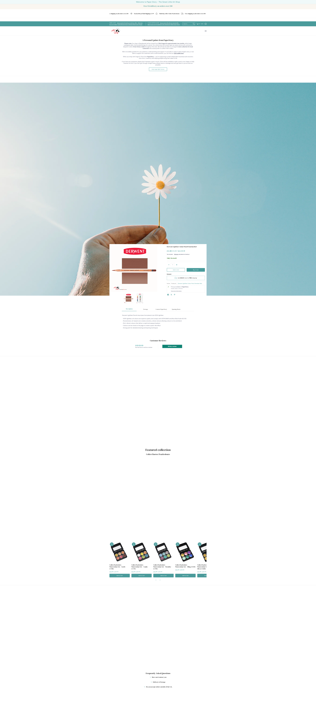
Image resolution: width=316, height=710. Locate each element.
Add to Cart (176, 270)
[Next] (156, 269)
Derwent (169, 274)
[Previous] (112, 269)
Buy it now (196, 270)
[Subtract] (169, 264)
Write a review (172, 346)
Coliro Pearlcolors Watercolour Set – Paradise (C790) (162, 567)
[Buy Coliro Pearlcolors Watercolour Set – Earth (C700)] (119, 552)
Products (173, 283)
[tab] (129, 309)
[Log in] (205, 23)
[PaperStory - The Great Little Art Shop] (116, 31)
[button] (168, 294)
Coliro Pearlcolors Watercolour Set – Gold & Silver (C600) (205, 567)
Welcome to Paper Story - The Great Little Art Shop (158, 2)
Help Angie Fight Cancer (158, 69)
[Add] (177, 264)
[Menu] (206, 31)
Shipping (176, 254)
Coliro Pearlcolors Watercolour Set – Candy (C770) (139, 567)
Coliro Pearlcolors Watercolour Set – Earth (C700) (117, 567)
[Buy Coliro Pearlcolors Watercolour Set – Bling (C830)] (185, 552)
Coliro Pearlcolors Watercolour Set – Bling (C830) (185, 566)
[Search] (193, 24)
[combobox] (187, 24)
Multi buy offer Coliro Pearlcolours (140, 13)
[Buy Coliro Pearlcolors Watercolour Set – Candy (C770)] (141, 552)
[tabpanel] (158, 322)
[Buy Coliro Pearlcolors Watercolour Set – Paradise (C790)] (163, 552)
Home (168, 283)
